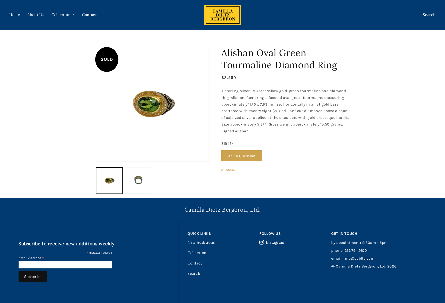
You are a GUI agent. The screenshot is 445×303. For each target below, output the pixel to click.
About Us (35, 14)
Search (194, 273)
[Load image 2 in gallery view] (138, 181)
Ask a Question (241, 156)
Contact (89, 14)
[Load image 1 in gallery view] (109, 181)
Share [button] (230, 170)
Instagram (275, 242)
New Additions (201, 242)
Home (14, 14)
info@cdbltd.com (358, 258)
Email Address (31, 258)
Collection (197, 252)
